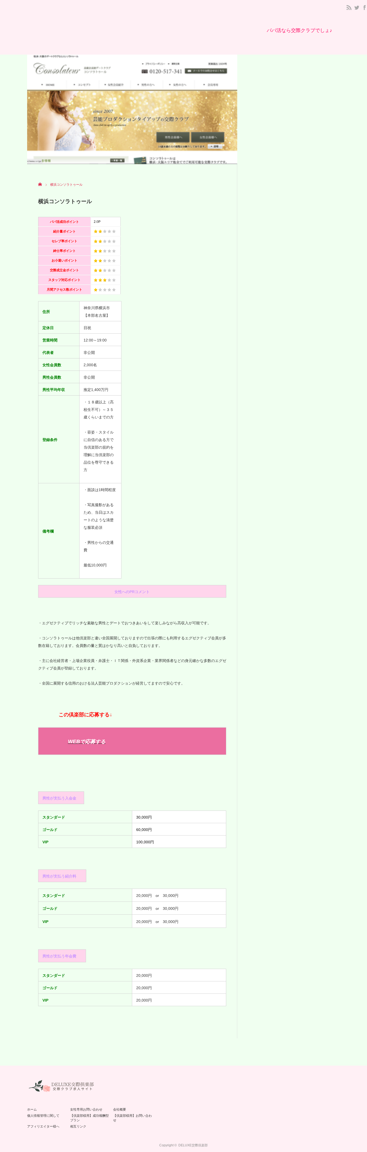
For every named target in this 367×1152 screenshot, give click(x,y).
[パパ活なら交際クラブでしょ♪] (299, 30)
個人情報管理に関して (43, 1116)
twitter (356, 7)
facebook (364, 7)
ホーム (32, 1109)
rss (349, 7)
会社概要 (119, 1109)
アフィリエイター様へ (43, 1126)
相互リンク (78, 1126)
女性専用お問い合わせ (86, 1109)
